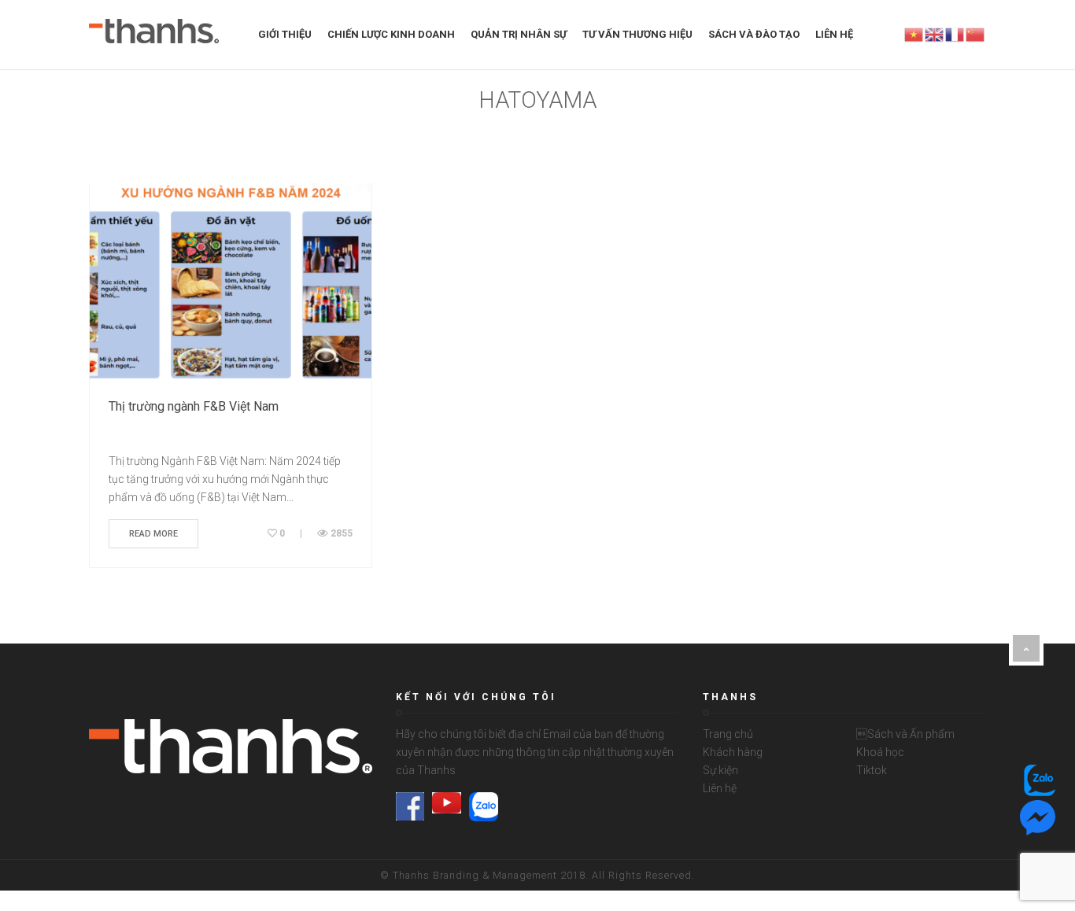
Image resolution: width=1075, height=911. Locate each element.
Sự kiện (720, 770)
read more (153, 534)
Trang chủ (728, 734)
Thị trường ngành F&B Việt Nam (194, 406)
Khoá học (880, 752)
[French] (955, 34)
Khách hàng (733, 752)
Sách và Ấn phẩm (905, 734)
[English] (935, 34)
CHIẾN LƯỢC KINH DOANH (391, 34)
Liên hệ (720, 788)
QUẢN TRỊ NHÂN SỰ (519, 34)
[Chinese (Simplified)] (976, 34)
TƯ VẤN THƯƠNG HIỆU (637, 34)
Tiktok (871, 770)
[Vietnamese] (914, 34)
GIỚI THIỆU (285, 34)
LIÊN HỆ (834, 34)
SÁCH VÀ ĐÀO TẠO (754, 34)
